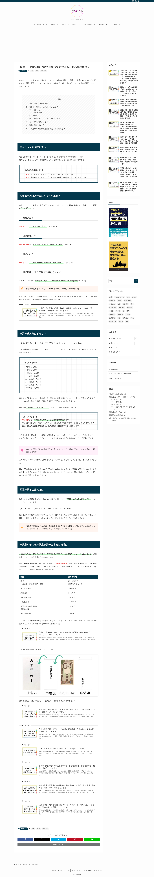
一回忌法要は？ (38, 113)
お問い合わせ (113, 369)
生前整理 (112, 318)
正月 (128, 311)
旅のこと (114, 347)
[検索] (138, 1)
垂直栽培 (121, 307)
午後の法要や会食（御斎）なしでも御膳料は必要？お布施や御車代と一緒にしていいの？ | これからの (66, 633)
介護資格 (112, 304)
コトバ (119, 300)
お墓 (110, 297)
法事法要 (43, 70)
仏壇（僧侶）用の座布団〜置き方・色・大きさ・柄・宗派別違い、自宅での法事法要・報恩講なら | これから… (66, 806)
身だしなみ (112, 321)
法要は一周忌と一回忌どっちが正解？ (43, 107)
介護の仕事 (127, 300)
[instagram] (133, 1)
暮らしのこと (115, 343)
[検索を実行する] (136, 281)
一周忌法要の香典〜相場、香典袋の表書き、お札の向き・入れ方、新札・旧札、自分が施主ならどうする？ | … (65, 309)
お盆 (32, 70)
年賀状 (111, 311)
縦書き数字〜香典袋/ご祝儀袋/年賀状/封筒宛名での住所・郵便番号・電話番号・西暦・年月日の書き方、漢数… (67, 786)
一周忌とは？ (37, 115)
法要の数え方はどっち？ (38, 122)
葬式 (132, 318)
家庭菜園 (130, 307)
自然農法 (125, 318)
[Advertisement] (77, 42)
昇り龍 (118, 311)
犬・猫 (128, 314)
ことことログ (115, 352)
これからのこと (116, 339)
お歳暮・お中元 (119, 297)
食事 (127, 321)
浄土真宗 (120, 314)
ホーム (54, 870)
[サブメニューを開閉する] (135, 338)
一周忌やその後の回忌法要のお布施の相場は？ (47, 129)
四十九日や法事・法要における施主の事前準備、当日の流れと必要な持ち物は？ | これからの (66, 730)
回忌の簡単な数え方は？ (38, 125)
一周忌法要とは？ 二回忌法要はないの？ (46, 118)
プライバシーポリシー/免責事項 (120, 374)
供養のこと (23, 70)
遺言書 (121, 321)
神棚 (118, 318)
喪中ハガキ (112, 307)
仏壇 (37, 70)
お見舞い (112, 300)
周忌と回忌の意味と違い (38, 103)
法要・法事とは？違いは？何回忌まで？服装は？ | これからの (63, 749)
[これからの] (77, 11)
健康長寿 (125, 304)
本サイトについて (115, 378)
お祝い (134, 297)
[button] (25, 839)
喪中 (132, 304)
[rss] (135, 1)
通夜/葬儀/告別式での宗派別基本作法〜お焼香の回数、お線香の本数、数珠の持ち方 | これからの (67, 767)
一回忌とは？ (37, 110)
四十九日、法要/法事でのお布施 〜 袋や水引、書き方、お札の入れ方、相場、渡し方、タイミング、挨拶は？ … (67, 711)
